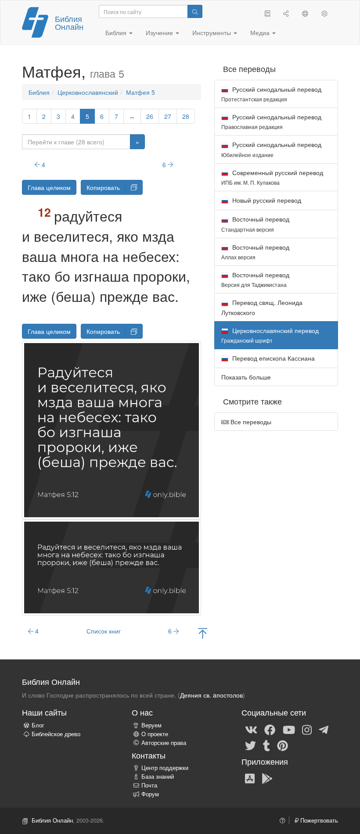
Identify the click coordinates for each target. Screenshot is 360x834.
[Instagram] (307, 729)
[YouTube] (289, 729)
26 (149, 116)
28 (185, 116)
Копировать (103, 187)
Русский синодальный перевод (271, 94)
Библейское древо (56, 734)
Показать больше (246, 376)
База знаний (157, 776)
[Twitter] (250, 745)
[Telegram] (323, 729)
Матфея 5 (140, 92)
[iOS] (250, 778)
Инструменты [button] (212, 32)
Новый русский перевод (265, 200)
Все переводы (250, 421)
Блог (38, 725)
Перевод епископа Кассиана (272, 358)
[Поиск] (194, 11)
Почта (149, 785)
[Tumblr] (266, 745)
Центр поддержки (164, 768)
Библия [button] (116, 32)
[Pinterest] (282, 745)
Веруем (151, 725)
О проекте (154, 734)
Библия (39, 92)
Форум (150, 794)
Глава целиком (49, 187)
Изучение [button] (160, 32)
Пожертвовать (318, 820)
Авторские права (163, 743)
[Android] (267, 778)
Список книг (103, 630)
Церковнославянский (88, 92)
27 (167, 116)
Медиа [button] (260, 32)
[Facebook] (269, 729)
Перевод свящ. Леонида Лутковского (261, 307)
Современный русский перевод (272, 177)
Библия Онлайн (69, 22)
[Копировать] (134, 187)
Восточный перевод (255, 224)
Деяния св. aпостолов (211, 695)
